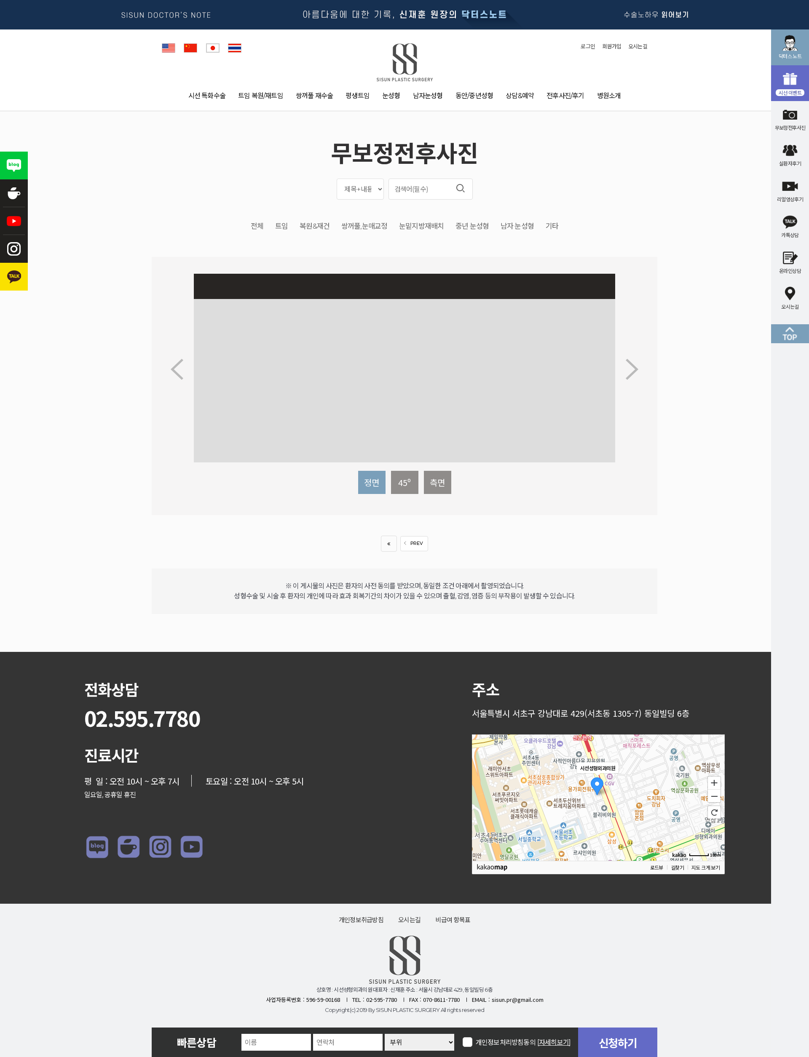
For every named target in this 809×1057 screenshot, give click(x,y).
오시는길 (637, 46)
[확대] (714, 782)
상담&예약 (520, 96)
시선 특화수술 (206, 96)
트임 (281, 226)
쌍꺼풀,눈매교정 (364, 226)
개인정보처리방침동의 (523, 1042)
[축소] (714, 796)
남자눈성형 (428, 96)
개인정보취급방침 (361, 920)
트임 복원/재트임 (260, 96)
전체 (257, 226)
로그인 (588, 46)
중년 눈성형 (472, 226)
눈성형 (391, 96)
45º (404, 482)
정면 (371, 482)
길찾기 (677, 867)
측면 (437, 482)
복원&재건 (314, 226)
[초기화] (714, 812)
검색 (460, 188)
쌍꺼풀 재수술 (314, 96)
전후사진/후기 (565, 96)
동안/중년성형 (474, 96)
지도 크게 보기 (705, 867)
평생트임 (358, 96)
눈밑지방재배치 (421, 226)
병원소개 (609, 96)
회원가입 (611, 46)
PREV (416, 543)
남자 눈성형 (517, 226)
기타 (552, 226)
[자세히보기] (554, 1042)
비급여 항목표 (452, 920)
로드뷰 (656, 867)
